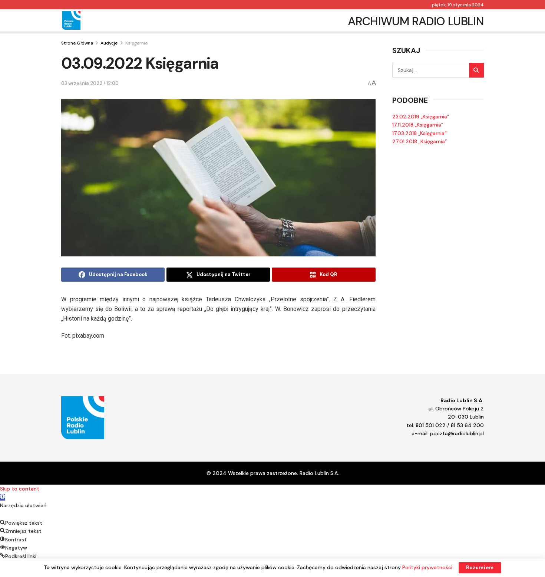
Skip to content (19, 488)
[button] (2, 497)
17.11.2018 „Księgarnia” (417, 124)
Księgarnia (136, 43)
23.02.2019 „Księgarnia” (420, 116)
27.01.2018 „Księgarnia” (419, 141)
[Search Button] (476, 70)
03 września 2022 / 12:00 (90, 83)
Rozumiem (480, 567)
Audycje (109, 43)
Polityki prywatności (427, 567)
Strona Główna (77, 43)
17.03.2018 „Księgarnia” (419, 133)
